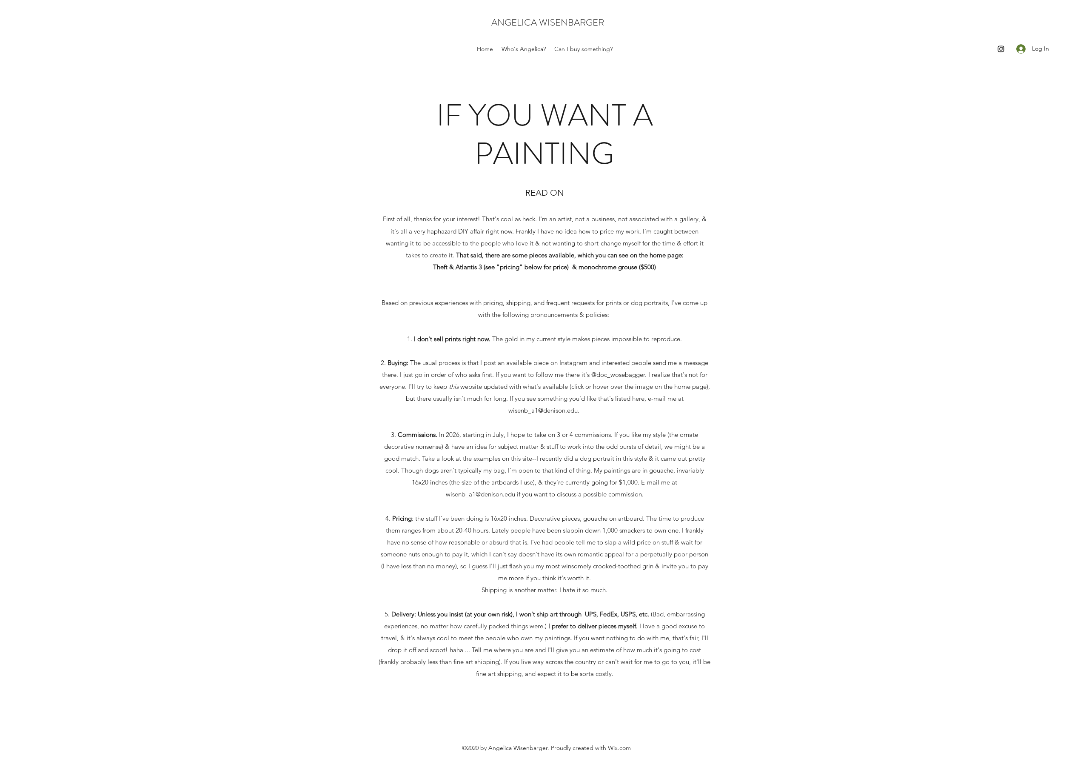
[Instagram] (1001, 49)
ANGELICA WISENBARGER (547, 22)
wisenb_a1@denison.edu (543, 410)
